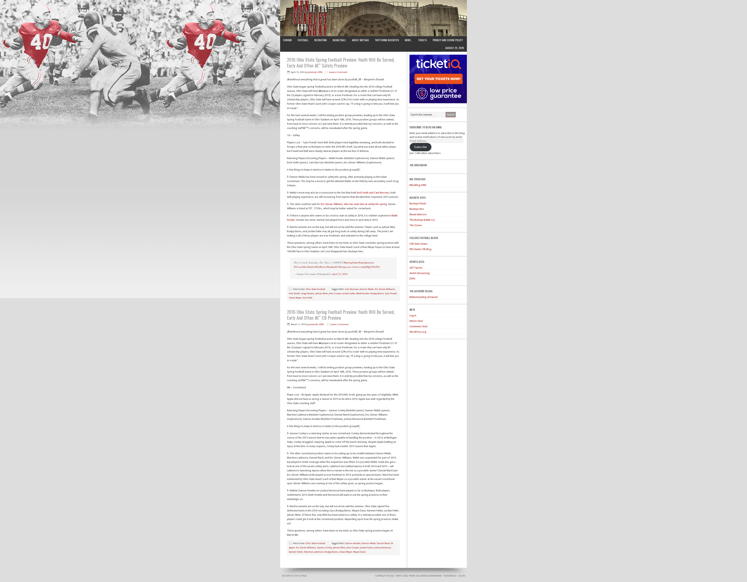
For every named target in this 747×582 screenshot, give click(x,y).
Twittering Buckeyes (387, 40)
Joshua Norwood (382, 547)
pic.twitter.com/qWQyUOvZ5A (364, 267)
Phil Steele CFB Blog (420, 249)
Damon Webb (367, 289)
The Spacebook (418, 165)
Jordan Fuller (349, 293)
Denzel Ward (383, 543)
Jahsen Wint (322, 293)
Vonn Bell (307, 298)
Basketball (339, 40)
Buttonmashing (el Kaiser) (423, 297)
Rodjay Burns (377, 293)
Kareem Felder (296, 552)
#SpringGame (351, 262)
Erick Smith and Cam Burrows (373, 192)
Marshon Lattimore (314, 552)
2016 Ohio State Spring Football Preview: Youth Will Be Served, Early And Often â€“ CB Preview (341, 314)
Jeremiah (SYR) (315, 72)
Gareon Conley (324, 547)
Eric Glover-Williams (385, 289)
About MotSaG (360, 40)
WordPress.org (417, 331)
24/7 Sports (416, 267)
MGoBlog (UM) (417, 185)
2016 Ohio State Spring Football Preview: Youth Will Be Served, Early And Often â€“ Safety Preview (341, 62)
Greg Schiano (307, 293)
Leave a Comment (338, 72)
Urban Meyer (295, 298)
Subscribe (420, 147)
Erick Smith (294, 293)
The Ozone (415, 225)
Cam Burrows (352, 289)
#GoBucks (320, 267)
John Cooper (335, 293)
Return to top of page (294, 576)
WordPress (450, 576)
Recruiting (320, 40)
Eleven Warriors (418, 214)
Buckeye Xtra (416, 208)
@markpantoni (366, 262)
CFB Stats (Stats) (418, 243)
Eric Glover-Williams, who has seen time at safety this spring (354, 204)
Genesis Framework (431, 576)
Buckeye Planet (417, 203)
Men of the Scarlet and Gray (373, 10)
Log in (412, 315)
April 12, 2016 (340, 274)
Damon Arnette (352, 543)
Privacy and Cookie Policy (448, 40)
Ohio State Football (315, 289)
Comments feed (418, 326)
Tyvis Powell (391, 293)
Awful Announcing (419, 273)
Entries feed (416, 320)
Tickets (422, 40)
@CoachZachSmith (304, 267)
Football (303, 40)
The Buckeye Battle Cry (422, 219)
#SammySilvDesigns (336, 267)
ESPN (412, 278)
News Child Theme (406, 576)
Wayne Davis (359, 552)
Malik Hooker (362, 293)
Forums (287, 40)
